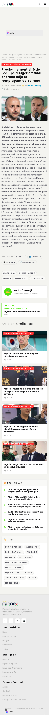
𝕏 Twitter (20, 257)
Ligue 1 (5, 632)
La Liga (6, 640)
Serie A (5, 649)
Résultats (7, 676)
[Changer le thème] (39, 4)
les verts (10, 557)
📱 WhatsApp (9, 262)
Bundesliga (7, 644)
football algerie (14, 567)
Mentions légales (10, 695)
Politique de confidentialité (15, 699)
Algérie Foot (8, 127)
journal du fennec (14, 578)
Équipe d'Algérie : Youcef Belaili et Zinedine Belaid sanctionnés (23, 243)
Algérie (32, 578)
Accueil (5, 54)
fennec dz (32, 552)
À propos (6, 687)
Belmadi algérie (27, 273)
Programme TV (9, 672)
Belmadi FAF (21, 278)
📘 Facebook (35, 257)
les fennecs (25, 557)
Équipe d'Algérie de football (20, 54)
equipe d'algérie (13, 547)
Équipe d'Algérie (10, 663)
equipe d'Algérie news (16, 562)
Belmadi (7, 278)
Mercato (6, 659)
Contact (6, 691)
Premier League (9, 636)
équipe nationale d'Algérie (18, 573)
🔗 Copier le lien (27, 262)
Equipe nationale (13, 552)
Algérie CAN (9, 273)
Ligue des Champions (12, 668)
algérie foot (32, 547)
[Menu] (45, 3)
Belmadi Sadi (37, 278)
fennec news (11, 583)
